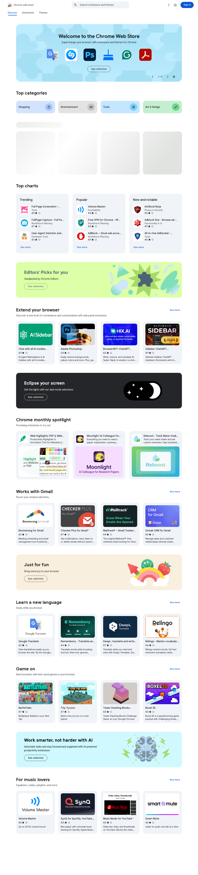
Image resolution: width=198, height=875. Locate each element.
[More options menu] (169, 5)
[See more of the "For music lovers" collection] (175, 779)
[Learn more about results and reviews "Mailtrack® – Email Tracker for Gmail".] (111, 534)
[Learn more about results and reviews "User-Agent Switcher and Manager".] (39, 239)
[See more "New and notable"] (139, 247)
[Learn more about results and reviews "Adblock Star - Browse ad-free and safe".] (152, 226)
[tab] (12, 12)
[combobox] (104, 5)
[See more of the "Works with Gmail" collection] (175, 491)
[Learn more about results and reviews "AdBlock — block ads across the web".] (96, 239)
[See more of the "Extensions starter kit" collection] (99, 69)
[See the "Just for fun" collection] (35, 578)
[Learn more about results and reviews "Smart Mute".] (153, 822)
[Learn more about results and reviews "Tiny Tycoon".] (68, 712)
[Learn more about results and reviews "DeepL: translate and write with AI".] (111, 645)
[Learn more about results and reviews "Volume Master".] (96, 213)
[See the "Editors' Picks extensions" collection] (35, 286)
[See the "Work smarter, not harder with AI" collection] (35, 758)
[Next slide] (168, 77)
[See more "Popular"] (82, 247)
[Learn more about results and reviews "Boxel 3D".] (153, 712)
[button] (175, 5)
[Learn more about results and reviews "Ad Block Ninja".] (152, 213)
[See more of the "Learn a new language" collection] (175, 602)
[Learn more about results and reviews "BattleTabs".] (26, 712)
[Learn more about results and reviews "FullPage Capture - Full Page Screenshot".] (39, 226)
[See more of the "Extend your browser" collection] (175, 310)
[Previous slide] (152, 77)
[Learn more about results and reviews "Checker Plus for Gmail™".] (68, 534)
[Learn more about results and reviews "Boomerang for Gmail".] (26, 534)
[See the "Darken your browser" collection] (35, 397)
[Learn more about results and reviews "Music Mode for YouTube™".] (111, 822)
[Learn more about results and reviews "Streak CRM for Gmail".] (153, 534)
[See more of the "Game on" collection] (175, 669)
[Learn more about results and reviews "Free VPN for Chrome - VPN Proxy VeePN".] (96, 226)
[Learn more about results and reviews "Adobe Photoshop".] (68, 353)
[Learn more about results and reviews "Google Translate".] (26, 645)
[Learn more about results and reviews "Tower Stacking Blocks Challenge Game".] (111, 712)
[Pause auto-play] (174, 77)
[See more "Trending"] (26, 247)
